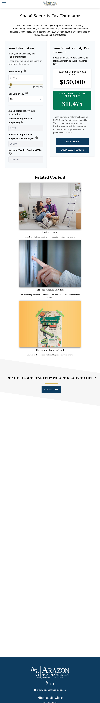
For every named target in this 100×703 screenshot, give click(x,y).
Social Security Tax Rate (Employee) (20, 121)
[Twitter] (47, 683)
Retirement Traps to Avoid (50, 350)
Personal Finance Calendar (50, 289)
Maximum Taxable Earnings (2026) (25, 152)
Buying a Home (50, 232)
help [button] (24, 70)
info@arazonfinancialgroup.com (51, 690)
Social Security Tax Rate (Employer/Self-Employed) (23, 136)
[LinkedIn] (52, 683)
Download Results (72, 150)
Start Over (72, 142)
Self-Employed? (18, 93)
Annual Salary (17, 71)
